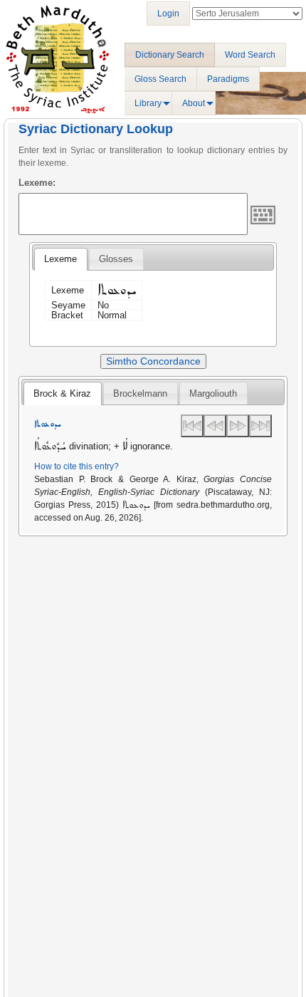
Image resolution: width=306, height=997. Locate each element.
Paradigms (228, 79)
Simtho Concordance (153, 361)
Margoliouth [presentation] (213, 393)
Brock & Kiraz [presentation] (62, 393)
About (193, 103)
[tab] (60, 259)
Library (148, 103)
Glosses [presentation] (116, 259)
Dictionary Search (169, 55)
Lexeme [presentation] (60, 259)
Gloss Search (160, 79)
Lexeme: (37, 182)
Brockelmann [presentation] (140, 393)
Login (168, 14)
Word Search (250, 55)
